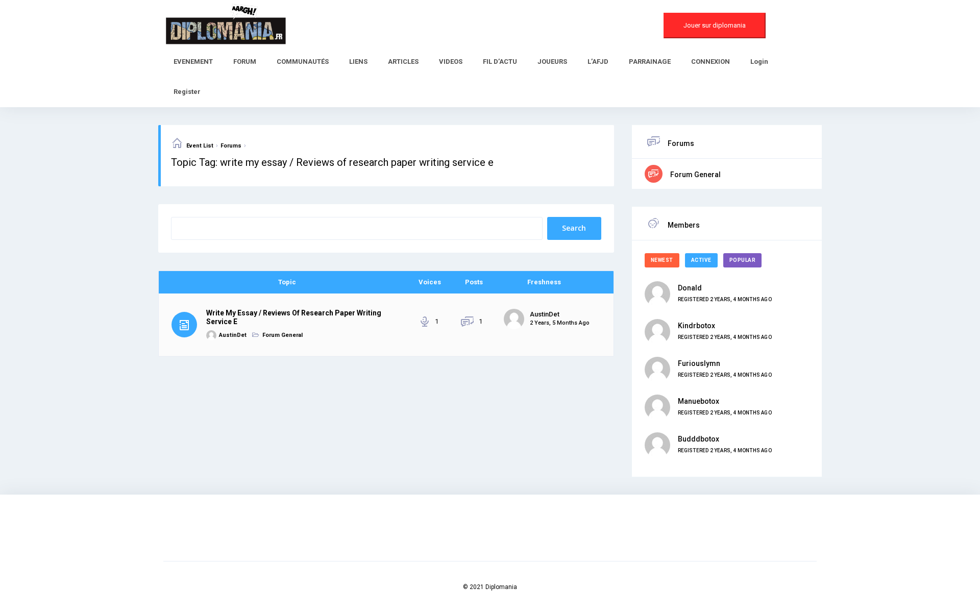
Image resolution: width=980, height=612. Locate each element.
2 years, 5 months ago (560, 323)
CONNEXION (710, 61)
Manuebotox (698, 401)
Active (701, 260)
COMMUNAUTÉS (303, 61)
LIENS (358, 61)
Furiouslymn (699, 363)
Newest (662, 260)
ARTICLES (403, 61)
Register (187, 91)
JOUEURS (552, 61)
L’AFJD (597, 61)
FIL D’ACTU (500, 61)
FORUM (244, 61)
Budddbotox (698, 439)
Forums (230, 145)
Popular (742, 260)
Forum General (282, 335)
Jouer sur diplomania (714, 25)
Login (759, 61)
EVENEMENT (193, 61)
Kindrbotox (696, 326)
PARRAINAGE (650, 61)
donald (690, 288)
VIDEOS (450, 61)
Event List (199, 145)
